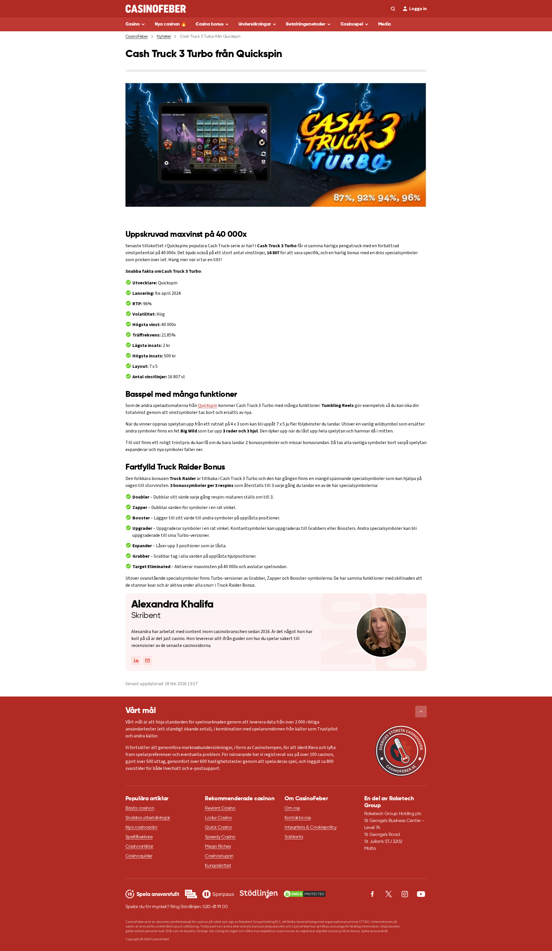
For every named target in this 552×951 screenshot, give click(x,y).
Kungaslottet (218, 865)
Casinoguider (138, 856)
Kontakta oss (298, 818)
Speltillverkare (139, 837)
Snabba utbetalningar (147, 818)
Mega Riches (218, 846)
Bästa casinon (139, 808)
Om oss (292, 808)
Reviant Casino (220, 808)
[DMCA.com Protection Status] (304, 894)
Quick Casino (218, 827)
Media (384, 24)
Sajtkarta (294, 837)
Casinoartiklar (139, 846)
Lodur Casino (218, 818)
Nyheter (164, 36)
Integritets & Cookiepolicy (311, 827)
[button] (421, 711)
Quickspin (207, 405)
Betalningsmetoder (305, 24)
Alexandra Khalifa (172, 604)
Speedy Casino (220, 837)
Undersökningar (254, 24)
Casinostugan (219, 856)
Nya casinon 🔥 (171, 24)
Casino (132, 24)
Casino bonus (209, 24)
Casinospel (351, 24)
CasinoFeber (136, 36)
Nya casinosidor (141, 827)
